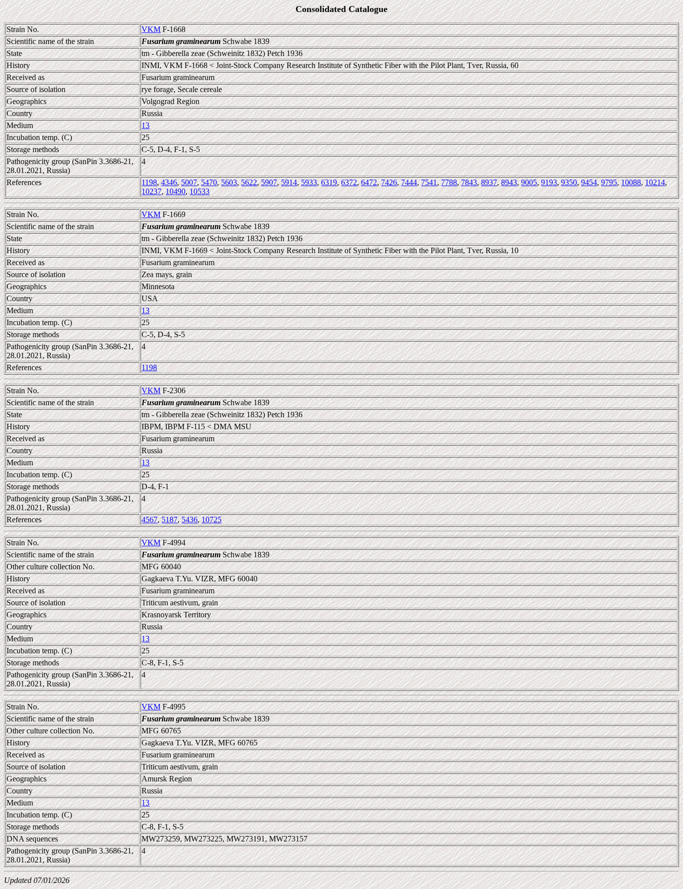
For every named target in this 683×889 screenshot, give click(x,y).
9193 (549, 182)
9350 (569, 182)
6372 (349, 182)
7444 (409, 182)
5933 (309, 182)
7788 (449, 182)
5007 (189, 182)
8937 (489, 182)
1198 (149, 182)
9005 (529, 182)
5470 (209, 182)
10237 (152, 191)
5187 (170, 519)
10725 (212, 519)
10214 (655, 182)
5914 (289, 182)
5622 (249, 182)
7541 (429, 182)
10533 (200, 191)
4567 (150, 519)
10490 (176, 191)
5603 (229, 182)
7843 (469, 182)
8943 (509, 182)
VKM (151, 29)
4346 (169, 182)
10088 (631, 182)
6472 (369, 182)
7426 (389, 182)
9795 (609, 182)
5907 (269, 182)
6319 (329, 182)
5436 (190, 519)
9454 (589, 182)
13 (146, 125)
